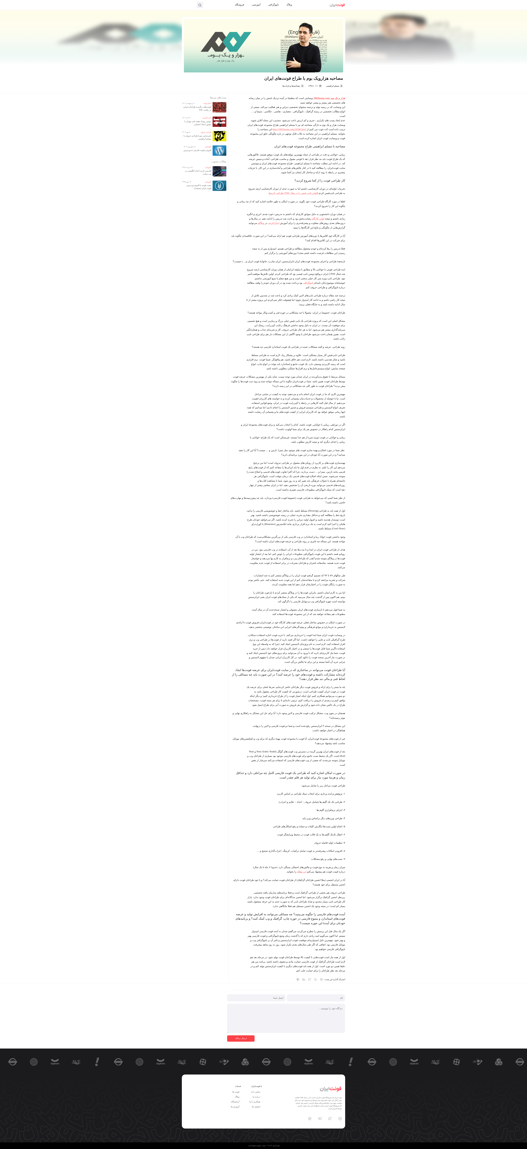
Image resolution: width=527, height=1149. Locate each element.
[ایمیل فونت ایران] (309, 1118)
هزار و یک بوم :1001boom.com (329, 98)
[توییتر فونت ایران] (330, 1118)
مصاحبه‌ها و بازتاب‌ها (291, 86)
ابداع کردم (274, 223)
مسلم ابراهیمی (332, 86)
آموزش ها (235, 1107)
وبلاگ (237, 1097)
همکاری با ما (254, 1102)
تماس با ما (255, 1092)
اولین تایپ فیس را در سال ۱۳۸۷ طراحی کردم (293, 193)
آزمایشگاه (235, 1102)
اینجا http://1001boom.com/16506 (289, 129)
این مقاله (301, 871)
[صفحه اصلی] (337, 5)
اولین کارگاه (318, 218)
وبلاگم (261, 223)
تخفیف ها (256, 1107)
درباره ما (256, 1097)
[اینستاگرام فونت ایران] (340, 1118)
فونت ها (235, 1092)
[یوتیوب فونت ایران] (320, 1118)
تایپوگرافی (308, 282)
